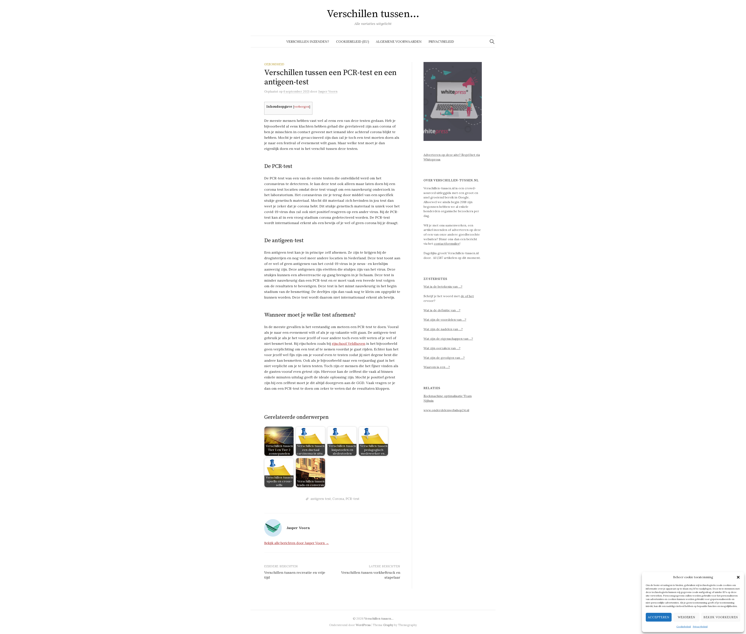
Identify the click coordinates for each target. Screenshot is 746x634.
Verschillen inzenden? (307, 41)
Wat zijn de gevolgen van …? (444, 358)
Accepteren (658, 617)
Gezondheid (274, 64)
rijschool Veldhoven (348, 343)
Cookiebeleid (683, 626)
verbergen (301, 106)
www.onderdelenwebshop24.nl (446, 410)
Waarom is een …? (437, 367)
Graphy (388, 625)
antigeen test (320, 499)
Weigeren (686, 617)
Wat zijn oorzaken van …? (442, 348)
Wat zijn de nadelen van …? (443, 329)
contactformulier (447, 243)
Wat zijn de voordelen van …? (445, 319)
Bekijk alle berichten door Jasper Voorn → (296, 543)
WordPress (363, 625)
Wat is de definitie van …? (442, 310)
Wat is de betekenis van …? (443, 286)
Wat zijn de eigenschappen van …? (448, 339)
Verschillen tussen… (373, 14)
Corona (338, 499)
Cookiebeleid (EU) (352, 41)
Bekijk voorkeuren (720, 617)
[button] (738, 577)
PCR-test (352, 499)
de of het (467, 296)
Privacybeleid (700, 626)
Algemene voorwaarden (399, 41)
